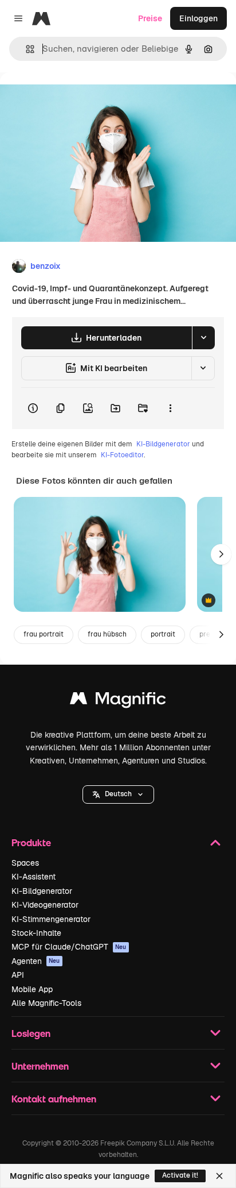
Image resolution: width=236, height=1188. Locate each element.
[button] (118, 794)
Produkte (31, 842)
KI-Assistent (33, 876)
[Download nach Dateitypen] (203, 337)
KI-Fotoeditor (122, 455)
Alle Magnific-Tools (46, 1003)
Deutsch (118, 794)
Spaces (25, 863)
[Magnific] (118, 701)
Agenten (35, 961)
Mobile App (32, 989)
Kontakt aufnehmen (53, 1099)
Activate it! (180, 1175)
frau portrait (43, 634)
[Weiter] (221, 554)
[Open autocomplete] (25, 49)
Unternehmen (40, 1066)
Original (73, 98)
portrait (163, 634)
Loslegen (30, 1033)
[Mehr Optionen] (170, 408)
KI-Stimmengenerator (51, 919)
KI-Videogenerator (44, 905)
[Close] (219, 1176)
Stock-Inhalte (36, 933)
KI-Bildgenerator (163, 444)
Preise (150, 18)
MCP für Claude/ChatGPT (69, 947)
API (17, 975)
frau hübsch (107, 634)
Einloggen (198, 18)
